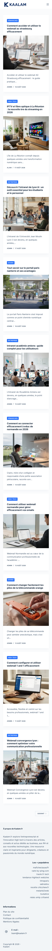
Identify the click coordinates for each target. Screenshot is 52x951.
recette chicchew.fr (40, 887)
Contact (7, 915)
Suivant (40, 813)
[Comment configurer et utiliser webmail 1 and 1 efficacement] (26, 687)
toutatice (44, 894)
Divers (11, 263)
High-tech (12, 101)
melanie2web (42, 890)
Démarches (13, 21)
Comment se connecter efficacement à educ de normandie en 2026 (20, 426)
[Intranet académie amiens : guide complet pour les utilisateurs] (26, 370)
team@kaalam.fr (19, 933)
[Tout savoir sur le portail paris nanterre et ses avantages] (26, 292)
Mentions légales (11, 921)
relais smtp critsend (39, 897)
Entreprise (12, 182)
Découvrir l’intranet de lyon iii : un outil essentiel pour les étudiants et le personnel (25, 190)
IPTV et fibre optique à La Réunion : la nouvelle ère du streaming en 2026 (25, 109)
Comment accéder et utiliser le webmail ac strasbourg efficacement (24, 28)
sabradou (44, 884)
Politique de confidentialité (16, 918)
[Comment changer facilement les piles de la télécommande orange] (26, 609)
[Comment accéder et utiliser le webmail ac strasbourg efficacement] (26, 53)
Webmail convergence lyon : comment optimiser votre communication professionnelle (24, 743)
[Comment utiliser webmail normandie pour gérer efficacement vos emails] (26, 531)
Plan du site (8, 911)
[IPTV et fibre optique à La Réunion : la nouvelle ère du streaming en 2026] (26, 133)
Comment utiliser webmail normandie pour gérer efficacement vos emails (21, 507)
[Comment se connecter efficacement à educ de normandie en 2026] (26, 450)
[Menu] (48, 4)
